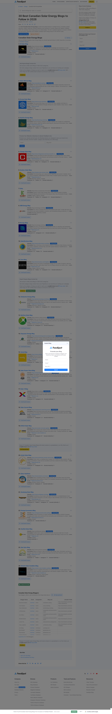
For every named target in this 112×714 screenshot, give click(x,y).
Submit (56, 370)
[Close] (67, 343)
